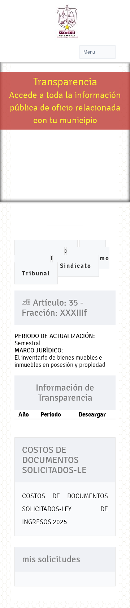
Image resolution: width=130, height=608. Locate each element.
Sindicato (75, 266)
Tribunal (36, 273)
